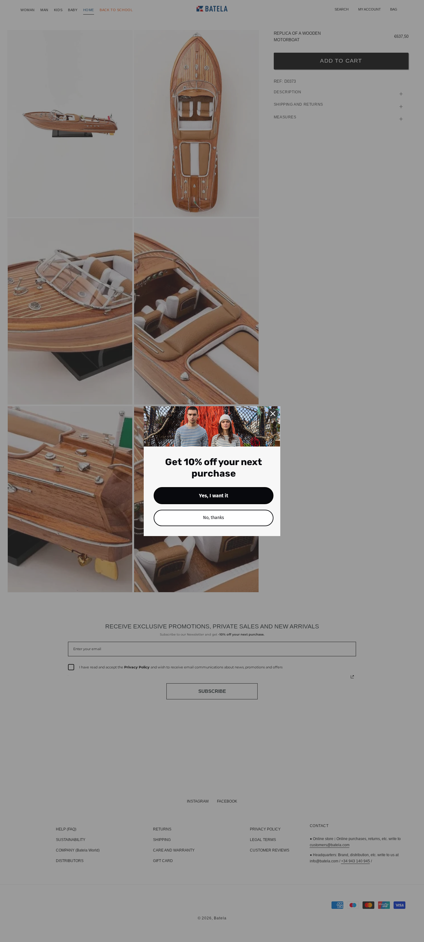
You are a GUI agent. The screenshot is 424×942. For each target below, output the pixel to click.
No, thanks (213, 517)
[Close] (272, 413)
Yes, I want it (213, 496)
